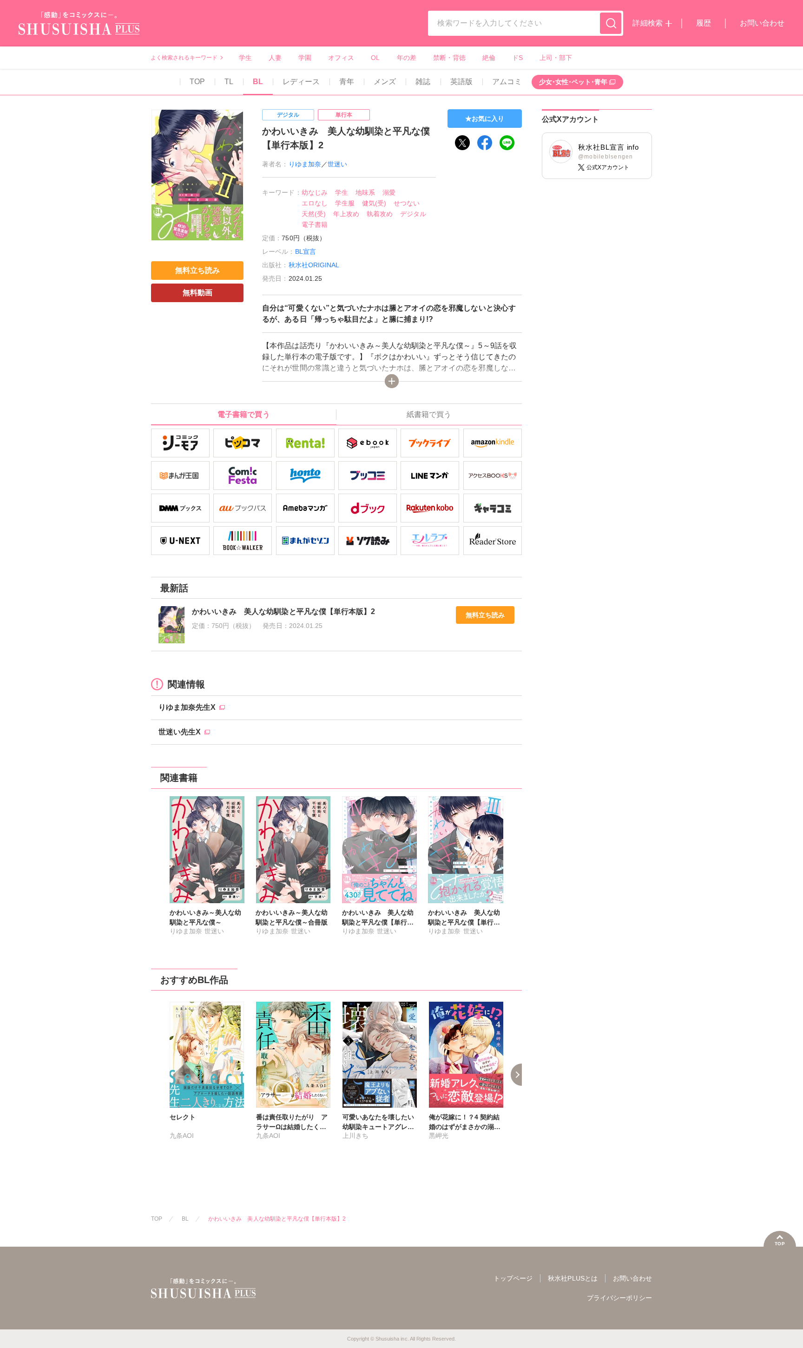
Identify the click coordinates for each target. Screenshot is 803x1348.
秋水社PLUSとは (572, 1278)
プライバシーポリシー (619, 1298)
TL (228, 82)
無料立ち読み (485, 615)
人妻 (275, 57)
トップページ (513, 1278)
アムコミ (507, 82)
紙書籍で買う (429, 414)
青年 (346, 82)
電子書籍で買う (243, 414)
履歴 (703, 23)
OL (375, 57)
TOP (197, 82)
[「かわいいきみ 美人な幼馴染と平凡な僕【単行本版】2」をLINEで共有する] (507, 142)
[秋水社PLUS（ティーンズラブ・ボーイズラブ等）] (79, 29)
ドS (517, 57)
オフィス (341, 57)
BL (258, 82)
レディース (301, 82)
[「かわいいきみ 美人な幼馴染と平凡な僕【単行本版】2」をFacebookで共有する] (484, 142)
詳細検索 (647, 23)
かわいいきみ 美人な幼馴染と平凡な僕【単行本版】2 (277, 1219)
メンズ (385, 82)
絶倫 (488, 57)
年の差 (406, 57)
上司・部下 (556, 57)
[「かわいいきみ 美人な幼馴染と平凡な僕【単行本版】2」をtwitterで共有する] (462, 142)
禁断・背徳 (449, 57)
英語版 (461, 82)
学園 (304, 57)
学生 (245, 57)
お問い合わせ (762, 23)
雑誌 (422, 82)
